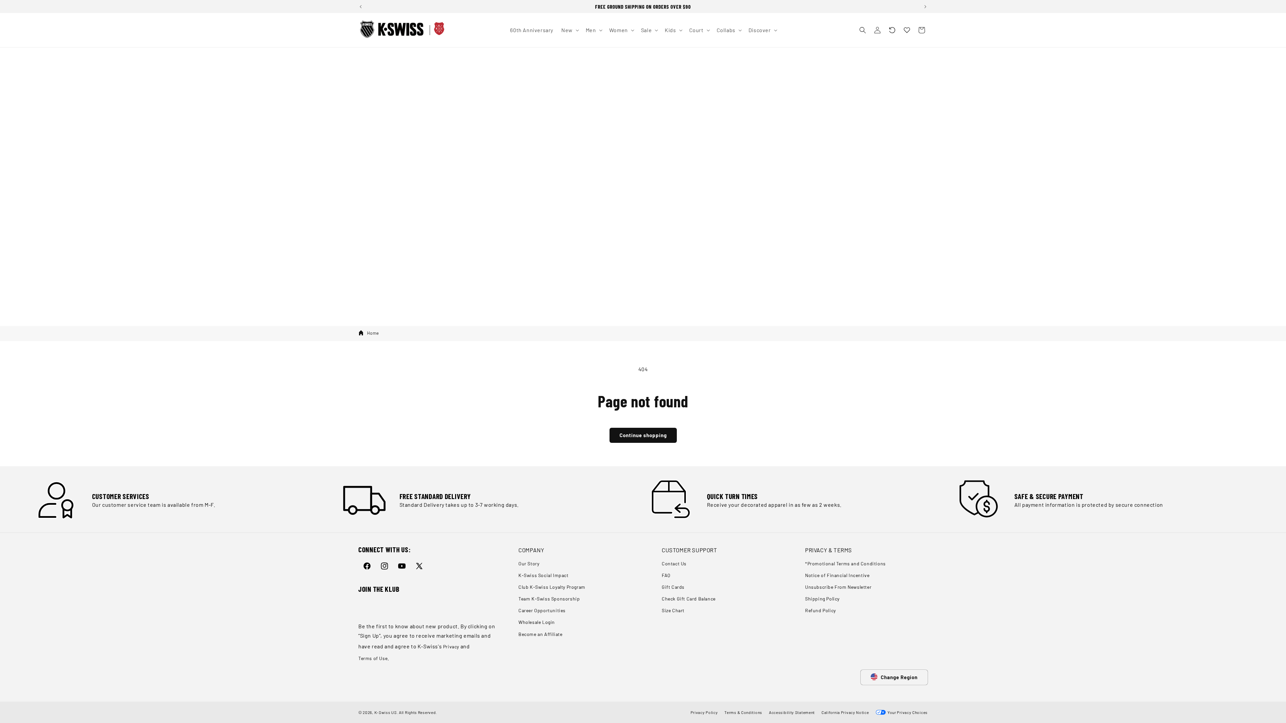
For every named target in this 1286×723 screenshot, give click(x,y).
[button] (892, 30)
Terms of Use (372, 658)
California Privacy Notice (845, 712)
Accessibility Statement (792, 712)
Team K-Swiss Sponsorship (549, 598)
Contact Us (674, 563)
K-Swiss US (385, 712)
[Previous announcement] (360, 6)
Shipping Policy (822, 598)
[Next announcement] (925, 6)
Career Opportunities (542, 610)
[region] (643, 6)
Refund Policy (820, 610)
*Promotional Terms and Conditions (845, 563)
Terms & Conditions (743, 712)
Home (373, 333)
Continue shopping (643, 435)
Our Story (528, 563)
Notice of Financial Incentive (837, 575)
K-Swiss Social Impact (543, 575)
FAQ (666, 575)
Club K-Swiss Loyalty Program (551, 587)
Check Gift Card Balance (689, 598)
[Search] (862, 30)
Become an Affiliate (540, 634)
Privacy (451, 646)
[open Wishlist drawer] (907, 30)
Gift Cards (673, 587)
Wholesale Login (536, 622)
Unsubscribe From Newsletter (838, 587)
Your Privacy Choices (907, 712)
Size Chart (673, 610)
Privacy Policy (704, 712)
